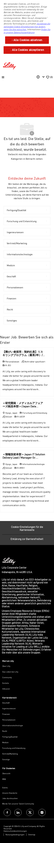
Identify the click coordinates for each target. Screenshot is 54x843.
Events (5, 788)
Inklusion (6, 689)
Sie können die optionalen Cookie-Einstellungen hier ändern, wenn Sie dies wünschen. (27, 26)
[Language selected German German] (41, 77)
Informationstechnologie (12, 725)
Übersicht (6, 773)
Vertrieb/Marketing (10, 754)
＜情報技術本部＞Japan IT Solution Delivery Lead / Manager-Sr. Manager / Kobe (24, 456)
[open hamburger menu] (3, 77)
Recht (4, 731)
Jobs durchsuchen (10, 798)
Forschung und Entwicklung (13, 748)
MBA (4, 779)
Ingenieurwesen (9, 708)
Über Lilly (6, 666)
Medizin (5, 742)
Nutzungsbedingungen (15, 834)
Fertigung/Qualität (10, 737)
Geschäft (6, 703)
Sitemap (31, 834)
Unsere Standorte (9, 793)
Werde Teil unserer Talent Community (18, 804)
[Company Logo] (9, 65)
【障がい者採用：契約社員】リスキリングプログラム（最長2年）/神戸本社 (24, 353)
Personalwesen (8, 720)
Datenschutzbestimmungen (15, 831)
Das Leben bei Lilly (10, 672)
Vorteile (5, 683)
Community (7, 677)
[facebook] (7, 812)
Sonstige (6, 759)
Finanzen (6, 714)
